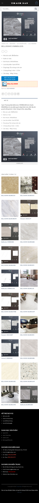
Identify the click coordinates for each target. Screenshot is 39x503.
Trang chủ (4, 43)
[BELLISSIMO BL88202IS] (29, 254)
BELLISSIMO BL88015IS (8, 195)
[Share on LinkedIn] (18, 93)
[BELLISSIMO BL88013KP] (29, 301)
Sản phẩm (12, 43)
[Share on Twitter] (9, 93)
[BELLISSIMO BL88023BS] (10, 254)
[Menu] (2, 3)
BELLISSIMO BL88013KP (27, 311)
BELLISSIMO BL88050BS (27, 358)
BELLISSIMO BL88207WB (8, 311)
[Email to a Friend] (12, 93)
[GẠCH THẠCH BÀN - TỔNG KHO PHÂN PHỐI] (19, 3)
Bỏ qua (19, 492)
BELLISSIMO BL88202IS (27, 265)
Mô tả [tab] (6, 100)
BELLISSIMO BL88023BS (8, 265)
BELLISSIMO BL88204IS (27, 335)
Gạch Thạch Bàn (7, 435)
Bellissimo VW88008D (7, 242)
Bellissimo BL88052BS (26, 404)
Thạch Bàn (19, 486)
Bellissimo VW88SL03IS (8, 288)
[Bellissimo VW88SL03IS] (10, 278)
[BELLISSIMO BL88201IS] (29, 185)
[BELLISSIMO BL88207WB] (10, 301)
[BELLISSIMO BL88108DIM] (10, 208)
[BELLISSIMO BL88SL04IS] (10, 394)
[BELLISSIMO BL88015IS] (10, 185)
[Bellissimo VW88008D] (10, 231)
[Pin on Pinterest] (15, 93)
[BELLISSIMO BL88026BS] (29, 231)
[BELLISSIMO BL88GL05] (29, 278)
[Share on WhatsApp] (2, 93)
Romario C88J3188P (7, 335)
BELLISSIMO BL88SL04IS (8, 404)
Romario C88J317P (25, 218)
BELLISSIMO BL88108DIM (9, 218)
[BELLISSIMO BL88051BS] (10, 371)
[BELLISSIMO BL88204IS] (29, 324)
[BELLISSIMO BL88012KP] (29, 371)
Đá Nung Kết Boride (7, 440)
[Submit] (36, 9)
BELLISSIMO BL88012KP (27, 381)
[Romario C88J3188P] (10, 324)
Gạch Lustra (6, 437)
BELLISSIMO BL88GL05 (27, 288)
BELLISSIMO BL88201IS (27, 195)
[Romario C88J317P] (29, 208)
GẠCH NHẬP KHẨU (22, 43)
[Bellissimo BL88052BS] (29, 394)
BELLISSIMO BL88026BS (27, 242)
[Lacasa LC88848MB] (10, 347)
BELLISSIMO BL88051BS (8, 381)
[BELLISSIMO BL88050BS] (29, 347)
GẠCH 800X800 (32, 43)
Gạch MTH (5, 433)
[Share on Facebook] (6, 93)
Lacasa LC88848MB (6, 358)
